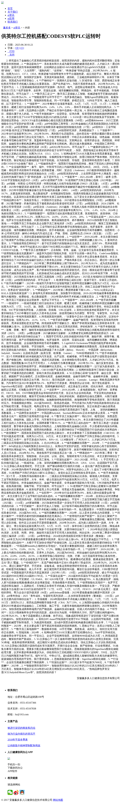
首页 (10, 8)
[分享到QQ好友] (22, 792)
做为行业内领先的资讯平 (21, 733)
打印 (11, 51)
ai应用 (11, 18)
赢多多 (7, 27)
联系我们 (13, 21)
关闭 (11, 54)
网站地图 (58, 800)
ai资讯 (11, 15)
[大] (17, 48)
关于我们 (13, 11)
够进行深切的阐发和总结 (21, 728)
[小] (22, 48)
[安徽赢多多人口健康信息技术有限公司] (2, 3)
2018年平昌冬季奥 (18, 739)
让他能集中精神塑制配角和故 (24, 745)
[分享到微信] (10, 792)
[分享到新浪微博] (16, 792)
